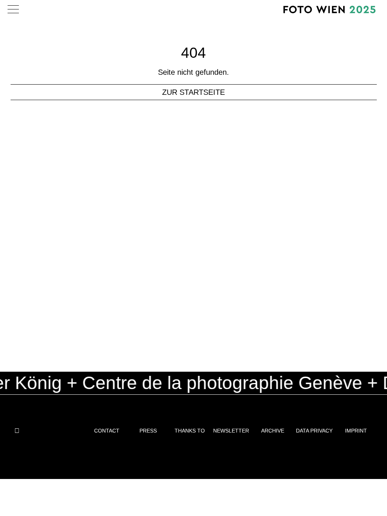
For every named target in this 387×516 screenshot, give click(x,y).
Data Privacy (314, 431)
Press (148, 431)
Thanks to (190, 431)
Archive (272, 431)
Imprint (356, 431)
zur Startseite (193, 92)
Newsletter (231, 431)
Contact (106, 431)
